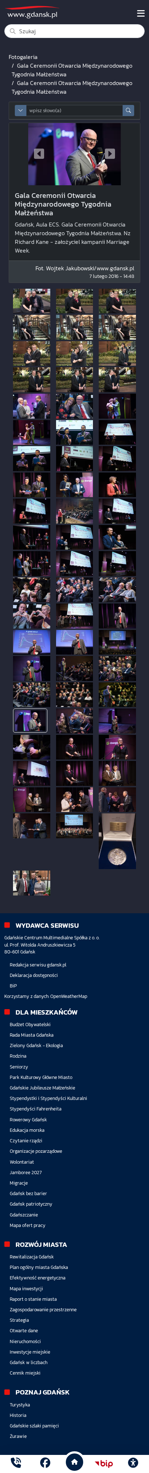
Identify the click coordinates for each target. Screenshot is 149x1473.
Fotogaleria (23, 56)
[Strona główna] (16, 1464)
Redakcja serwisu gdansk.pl (38, 964)
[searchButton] (128, 110)
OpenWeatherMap (68, 996)
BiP (13, 985)
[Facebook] (45, 1464)
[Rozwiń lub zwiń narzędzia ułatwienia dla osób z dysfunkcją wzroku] (133, 1464)
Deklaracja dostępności (34, 975)
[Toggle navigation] (141, 13)
